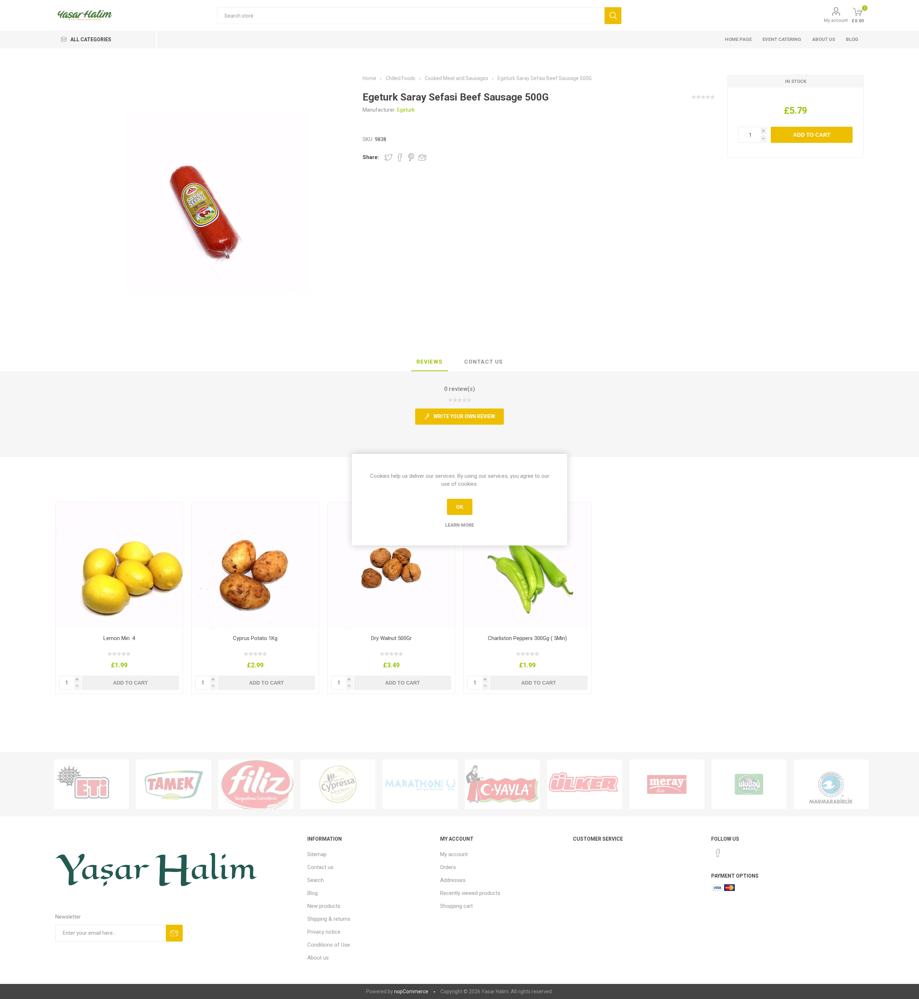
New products (323, 906)
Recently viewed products (470, 893)
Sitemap (317, 854)
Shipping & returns (328, 919)
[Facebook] (718, 853)
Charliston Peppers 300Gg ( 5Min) (527, 638)
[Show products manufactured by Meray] (666, 784)
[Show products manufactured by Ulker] (584, 784)
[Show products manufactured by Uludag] (749, 784)
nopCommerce (411, 991)
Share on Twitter (388, 157)
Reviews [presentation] (429, 362)
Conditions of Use (328, 945)
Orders (448, 867)
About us (823, 39)
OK (459, 507)
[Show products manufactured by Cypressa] (337, 784)
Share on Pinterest (411, 157)
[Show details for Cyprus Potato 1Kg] (255, 566)
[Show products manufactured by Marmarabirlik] (831, 784)
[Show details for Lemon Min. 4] (119, 566)
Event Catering (781, 39)
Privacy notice (323, 932)
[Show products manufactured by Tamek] (173, 784)
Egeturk (406, 110)
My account (836, 20)
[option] (91, 784)
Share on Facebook (400, 157)
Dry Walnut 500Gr (391, 638)
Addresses (453, 880)
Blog (852, 39)
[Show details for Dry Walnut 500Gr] (391, 566)
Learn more (459, 524)
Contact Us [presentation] (483, 362)
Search (315, 880)
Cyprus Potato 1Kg (255, 638)
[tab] (429, 362)
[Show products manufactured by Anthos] (420, 784)
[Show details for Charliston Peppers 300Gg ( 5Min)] (527, 566)
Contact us (320, 867)
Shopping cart (456, 906)
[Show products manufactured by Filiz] (255, 784)
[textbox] (410, 15)
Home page (738, 39)
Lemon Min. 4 (119, 638)
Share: (371, 157)
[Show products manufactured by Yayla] (502, 784)
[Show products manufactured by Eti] (91, 784)
